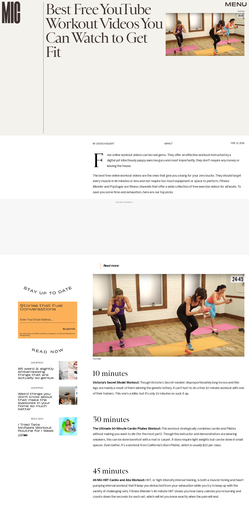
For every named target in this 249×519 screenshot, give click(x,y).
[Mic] (11, 12)
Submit (69, 328)
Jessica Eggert (105, 143)
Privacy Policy (25, 335)
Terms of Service (65, 333)
